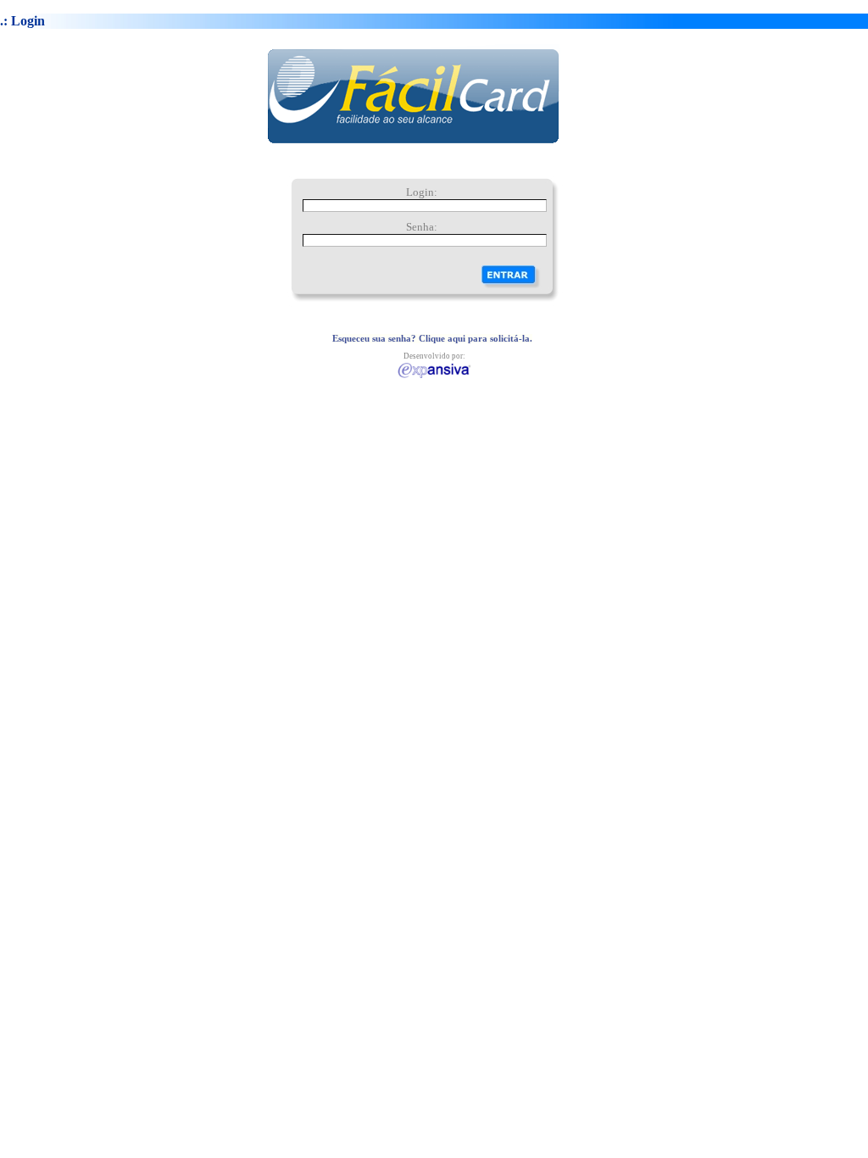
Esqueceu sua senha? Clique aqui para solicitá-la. (432, 338)
